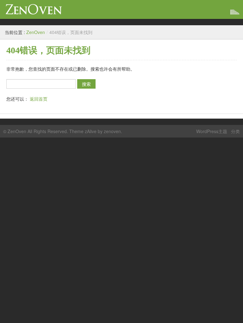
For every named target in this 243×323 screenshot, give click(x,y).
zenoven (112, 131)
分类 (235, 131)
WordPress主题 (211, 131)
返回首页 (38, 99)
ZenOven (34, 9)
